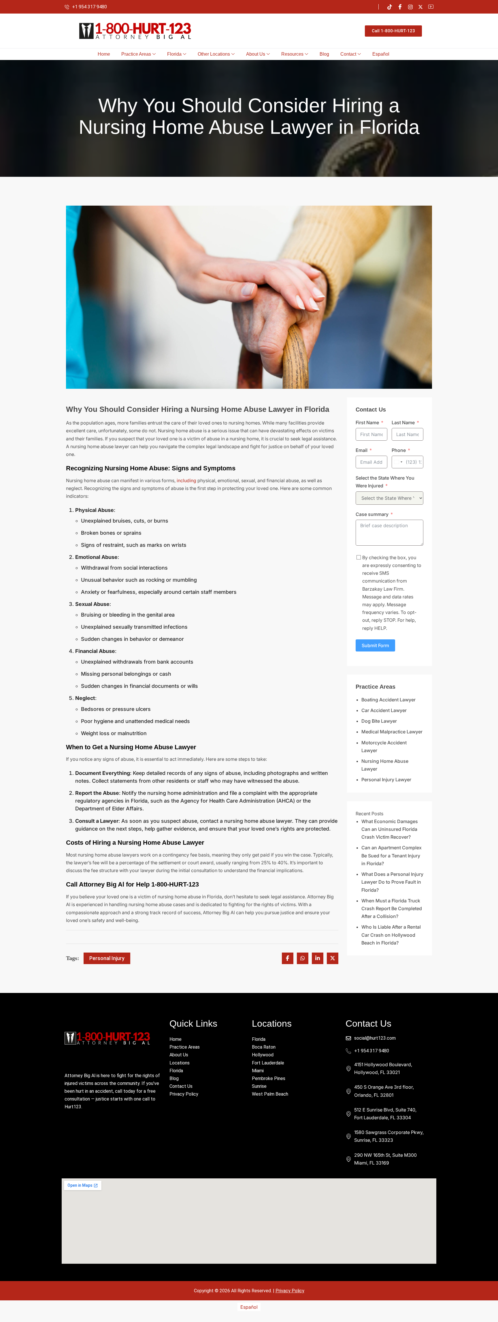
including (186, 480)
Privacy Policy (183, 1094)
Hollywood (262, 1055)
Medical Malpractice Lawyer (391, 732)
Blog (324, 54)
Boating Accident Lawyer (388, 700)
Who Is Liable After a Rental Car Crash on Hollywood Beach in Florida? (391, 934)
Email (361, 450)
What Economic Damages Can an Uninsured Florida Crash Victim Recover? (389, 829)
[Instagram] (410, 7)
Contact (348, 54)
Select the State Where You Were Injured (385, 482)
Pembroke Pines (268, 1078)
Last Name (403, 422)
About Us (255, 54)
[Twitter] (420, 6)
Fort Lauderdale (268, 1063)
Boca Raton (264, 1047)
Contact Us (181, 1086)
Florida (174, 54)
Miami (258, 1070)
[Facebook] (400, 7)
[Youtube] (430, 7)
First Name (367, 422)
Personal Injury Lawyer (386, 779)
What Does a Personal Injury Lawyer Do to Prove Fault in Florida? (392, 882)
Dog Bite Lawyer (379, 721)
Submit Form (375, 645)
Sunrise (259, 1086)
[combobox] (398, 462)
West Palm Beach (270, 1094)
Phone (399, 450)
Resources (292, 54)
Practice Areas (136, 54)
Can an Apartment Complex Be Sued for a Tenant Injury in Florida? (391, 855)
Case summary (372, 514)
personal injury (106, 958)
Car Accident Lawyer (384, 710)
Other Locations (214, 54)
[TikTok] (389, 7)
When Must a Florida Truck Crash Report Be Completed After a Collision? (391, 908)
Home (104, 54)
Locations (179, 1063)
